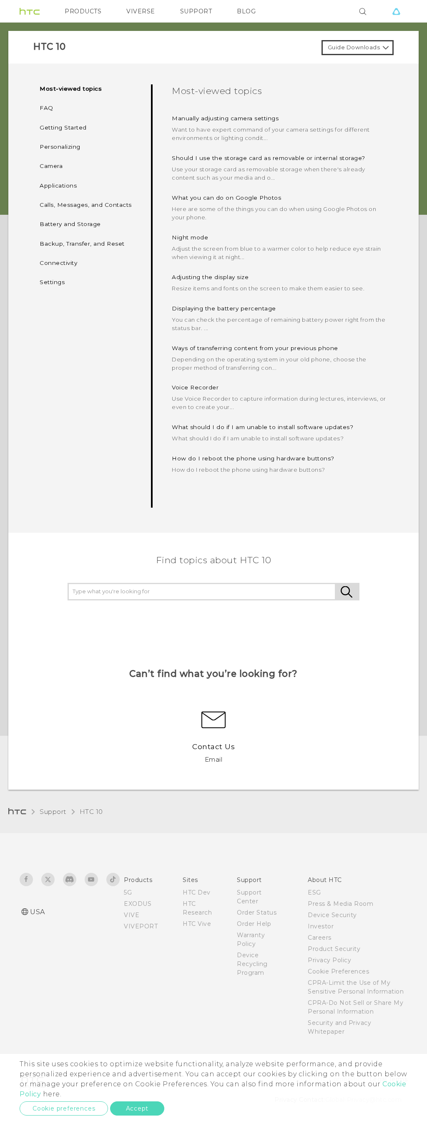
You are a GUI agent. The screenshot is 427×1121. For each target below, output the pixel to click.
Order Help (254, 924)
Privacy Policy (329, 960)
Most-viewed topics (71, 88)
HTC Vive (197, 924)
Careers (320, 937)
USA (37, 912)
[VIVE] (396, 11)
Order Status (256, 912)
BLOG (246, 11)
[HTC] (30, 11)
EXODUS (137, 903)
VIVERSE (140, 11)
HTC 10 (91, 812)
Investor (321, 926)
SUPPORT (196, 11)
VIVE (131, 915)
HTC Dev (197, 892)
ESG (314, 892)
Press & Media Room (340, 903)
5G (128, 892)
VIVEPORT (141, 926)
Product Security (334, 949)
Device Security (332, 915)
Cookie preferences (64, 1108)
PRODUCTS (83, 11)
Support (53, 812)
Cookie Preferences (338, 971)
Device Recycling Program (252, 963)
